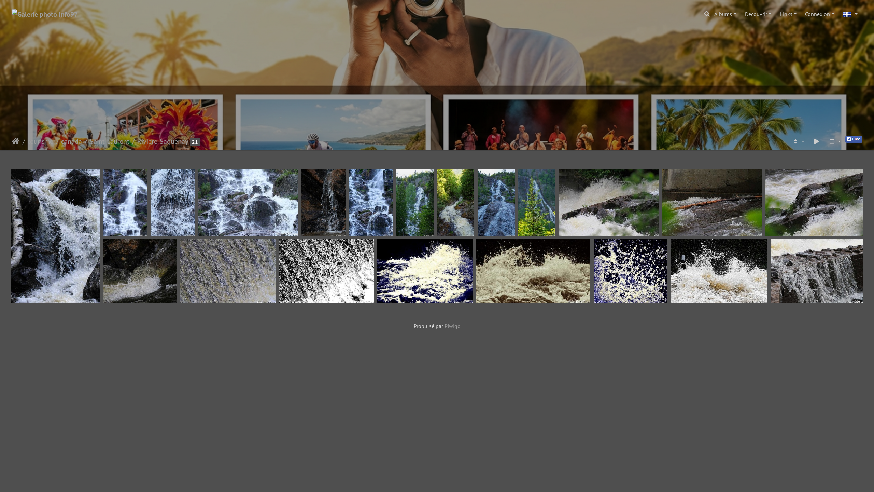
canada (71, 141)
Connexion (817, 14)
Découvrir (756, 14)
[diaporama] (816, 141)
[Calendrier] (834, 141)
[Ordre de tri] (798, 141)
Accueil (16, 141)
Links (786, 14)
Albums (723, 14)
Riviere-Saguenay (162, 141)
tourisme (40, 141)
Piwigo (453, 326)
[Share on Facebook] (853, 138)
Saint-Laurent (109, 141)
